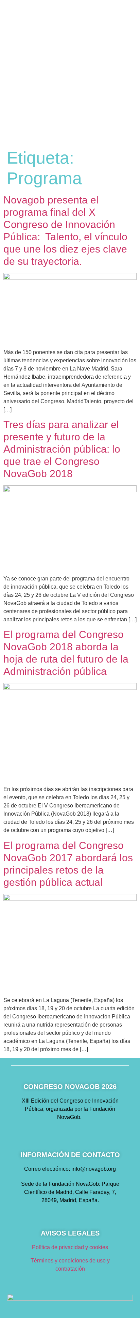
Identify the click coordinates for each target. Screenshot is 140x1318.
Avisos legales (70, 1233)
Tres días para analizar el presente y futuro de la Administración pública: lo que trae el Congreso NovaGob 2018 (61, 449)
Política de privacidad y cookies (70, 1247)
